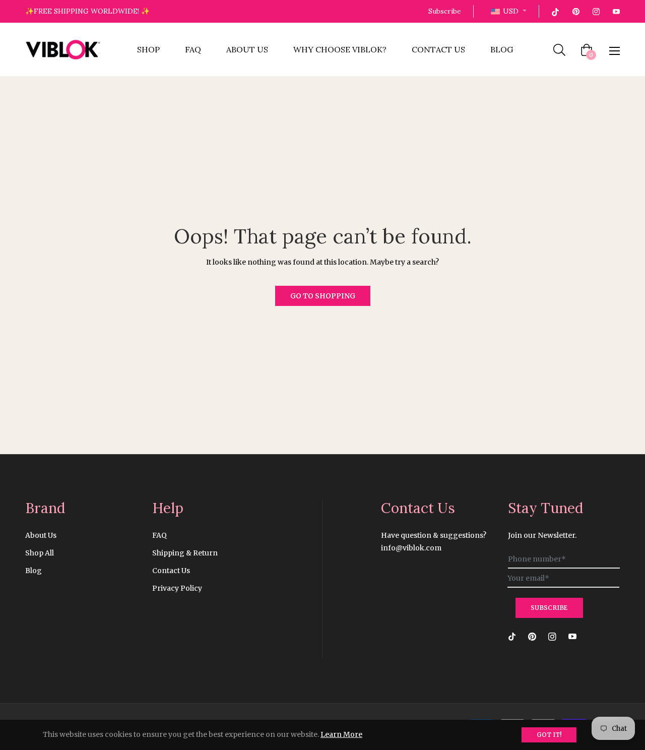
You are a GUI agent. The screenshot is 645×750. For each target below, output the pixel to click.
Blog (33, 570)
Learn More (341, 734)
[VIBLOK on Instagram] (596, 11)
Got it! (549, 734)
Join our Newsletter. (542, 535)
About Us (40, 535)
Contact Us (171, 570)
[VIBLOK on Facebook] (555, 11)
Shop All (39, 552)
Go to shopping (322, 295)
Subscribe (444, 11)
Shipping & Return (185, 552)
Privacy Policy (177, 588)
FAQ (159, 535)
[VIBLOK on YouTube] (616, 11)
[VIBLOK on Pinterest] (575, 11)
